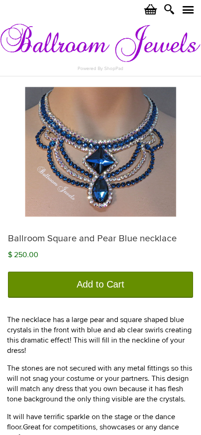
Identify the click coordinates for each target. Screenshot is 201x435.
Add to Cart (100, 284)
